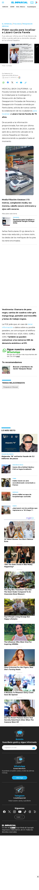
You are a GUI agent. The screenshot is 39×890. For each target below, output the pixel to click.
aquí (18, 356)
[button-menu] (3, 2)
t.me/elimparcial (19, 798)
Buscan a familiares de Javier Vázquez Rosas (23, 368)
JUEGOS (5, 6)
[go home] (19, 825)
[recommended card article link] (6, 221)
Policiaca (17, 24)
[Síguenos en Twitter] (9, 811)
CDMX (12, 6)
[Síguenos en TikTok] (25, 811)
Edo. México (20, 6)
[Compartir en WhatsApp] (3, 82)
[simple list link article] (20, 444)
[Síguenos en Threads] (30, 811)
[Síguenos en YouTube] (19, 812)
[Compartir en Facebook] (7, 82)
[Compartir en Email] (21, 82)
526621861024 (19, 768)
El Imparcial (7, 24)
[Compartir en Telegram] (16, 82)
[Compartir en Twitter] (12, 82)
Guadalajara (31, 6)
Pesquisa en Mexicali (10, 387)
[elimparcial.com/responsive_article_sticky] (37, 876)
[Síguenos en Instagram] (14, 811)
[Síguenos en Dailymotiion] (35, 812)
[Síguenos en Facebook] (4, 811)
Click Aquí (19, 778)
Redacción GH (8, 73)
